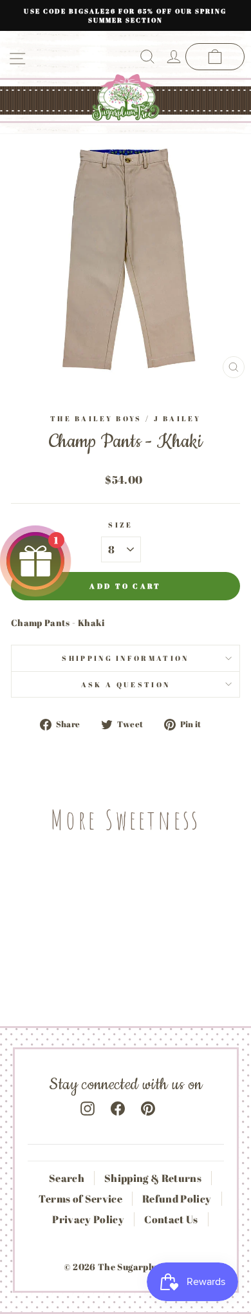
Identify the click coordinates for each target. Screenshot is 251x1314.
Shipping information (125, 658)
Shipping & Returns (152, 1178)
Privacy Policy (88, 1219)
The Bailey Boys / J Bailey (125, 418)
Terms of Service (80, 1199)
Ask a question (125, 684)
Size (120, 524)
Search (66, 1178)
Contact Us (171, 1219)
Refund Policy (177, 1199)
